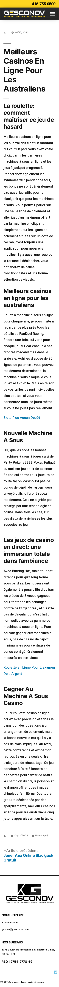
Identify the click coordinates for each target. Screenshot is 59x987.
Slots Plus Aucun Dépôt (21, 418)
